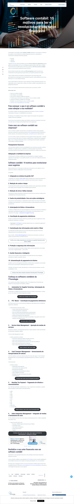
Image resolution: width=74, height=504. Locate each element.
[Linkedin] (65, 1)
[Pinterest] (3, 71)
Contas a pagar (23, 474)
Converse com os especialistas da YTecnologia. (19, 102)
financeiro (28, 474)
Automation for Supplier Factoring (26, 212)
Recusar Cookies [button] (33, 500)
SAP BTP (29, 4)
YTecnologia (30, 459)
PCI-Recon (19, 223)
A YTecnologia (22, 4)
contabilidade (17, 474)
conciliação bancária (32, 133)
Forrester (14, 63)
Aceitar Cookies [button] (40, 500)
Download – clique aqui (27, 446)
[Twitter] (3, 69)
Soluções (35, 4)
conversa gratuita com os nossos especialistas (31, 465)
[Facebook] (3, 67)
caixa (12, 474)
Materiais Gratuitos (48, 4)
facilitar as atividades (39, 111)
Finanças (49, 35)
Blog (41, 4)
